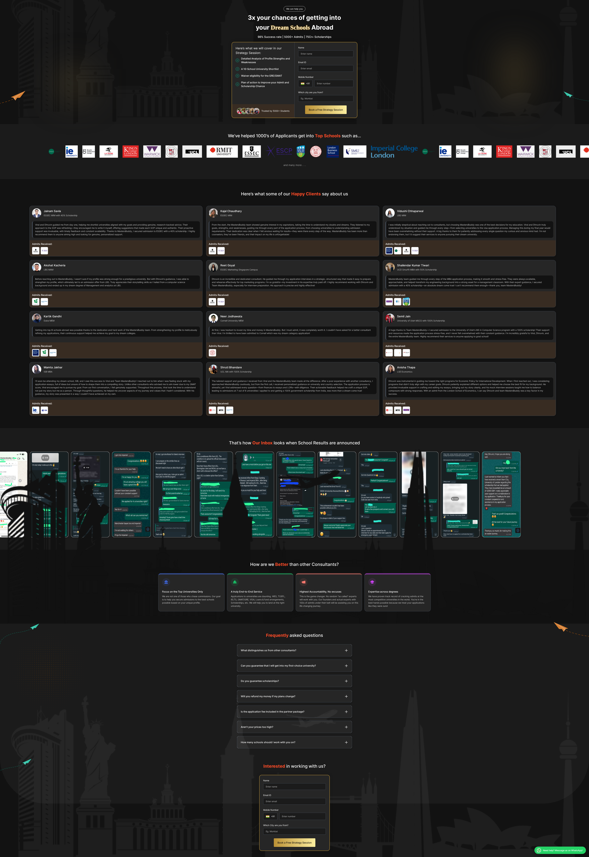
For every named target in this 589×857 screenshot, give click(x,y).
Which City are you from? (275, 825)
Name (301, 47)
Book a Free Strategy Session (326, 109)
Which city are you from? (310, 92)
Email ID (302, 62)
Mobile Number (306, 77)
